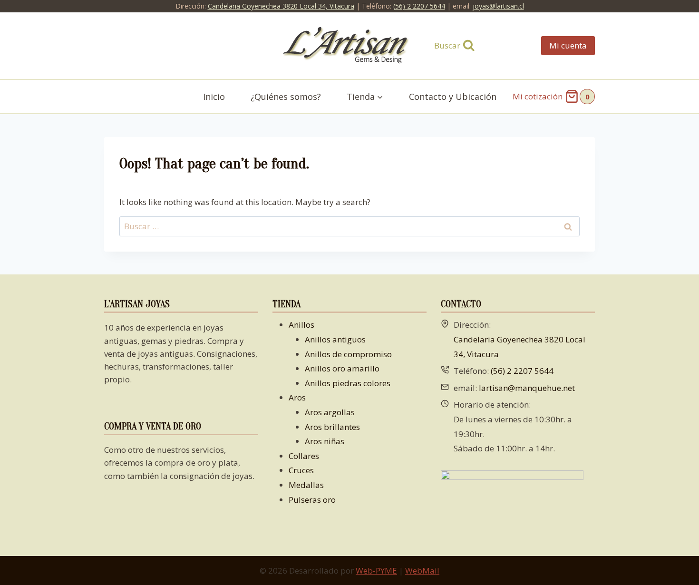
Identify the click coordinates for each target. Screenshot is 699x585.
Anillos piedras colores (347, 383)
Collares (304, 455)
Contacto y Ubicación (452, 96)
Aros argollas (330, 412)
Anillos (301, 324)
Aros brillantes (332, 426)
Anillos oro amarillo (342, 368)
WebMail (422, 570)
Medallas (306, 484)
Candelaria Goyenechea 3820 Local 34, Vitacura (281, 5)
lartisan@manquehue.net (527, 387)
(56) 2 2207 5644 (419, 5)
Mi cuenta (568, 45)
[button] (379, 96)
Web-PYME (376, 570)
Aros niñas (324, 441)
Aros (297, 397)
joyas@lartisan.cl (498, 5)
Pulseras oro (312, 499)
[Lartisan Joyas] (349, 45)
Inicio (214, 96)
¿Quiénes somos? (286, 96)
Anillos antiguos (335, 339)
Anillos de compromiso (348, 354)
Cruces (301, 470)
